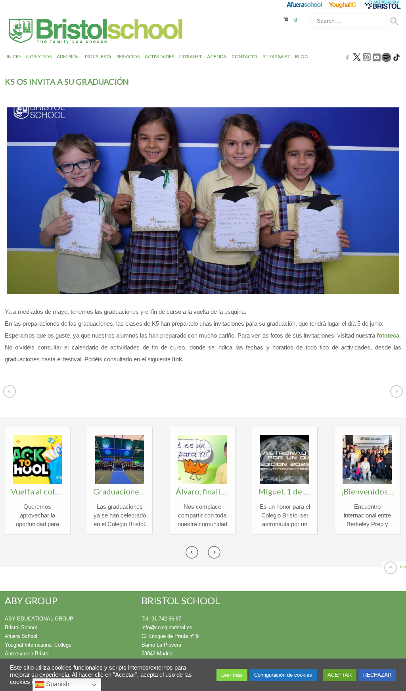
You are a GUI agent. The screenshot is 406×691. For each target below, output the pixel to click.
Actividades (159, 56)
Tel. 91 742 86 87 (161, 619)
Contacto (244, 56)
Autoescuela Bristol (27, 654)
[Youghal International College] (343, 4)
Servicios (128, 56)
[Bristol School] (96, 32)
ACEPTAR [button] (339, 675)
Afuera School (21, 636)
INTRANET (190, 56)
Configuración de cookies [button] (283, 675)
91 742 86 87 (276, 56)
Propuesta (98, 56)
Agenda (216, 56)
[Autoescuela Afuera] (382, 4)
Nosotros (39, 56)
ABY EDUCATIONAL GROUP (39, 619)
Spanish (56, 684)
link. (177, 359)
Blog (301, 56)
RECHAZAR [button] (377, 675)
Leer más (232, 675)
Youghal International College (38, 645)
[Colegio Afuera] (304, 4)
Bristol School (21, 627)
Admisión (68, 56)
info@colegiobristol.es (167, 627)
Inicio (14, 56)
